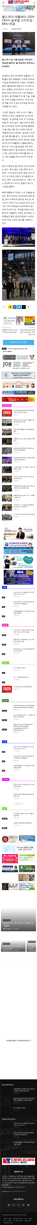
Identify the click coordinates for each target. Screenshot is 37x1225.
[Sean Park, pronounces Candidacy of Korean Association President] (7, 708)
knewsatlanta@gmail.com (18, 1191)
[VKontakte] (28, 1205)
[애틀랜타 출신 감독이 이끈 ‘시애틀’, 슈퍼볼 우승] (7, 498)
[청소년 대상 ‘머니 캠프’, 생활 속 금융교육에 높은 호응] (7, 422)
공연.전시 (5, 472)
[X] (24, 307)
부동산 (4, 635)
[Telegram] (19, 307)
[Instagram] (23, 1205)
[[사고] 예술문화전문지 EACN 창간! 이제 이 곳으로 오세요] (7, 413)
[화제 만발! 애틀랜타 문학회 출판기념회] (7, 431)
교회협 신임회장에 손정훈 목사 (23, 823)
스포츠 (4, 500)
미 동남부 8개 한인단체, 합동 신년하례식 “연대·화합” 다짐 (27, 332)
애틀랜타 (5, 415)
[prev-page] (3, 523)
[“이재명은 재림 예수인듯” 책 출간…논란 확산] (7, 816)
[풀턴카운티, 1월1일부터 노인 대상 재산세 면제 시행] (7, 642)
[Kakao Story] (10, 307)
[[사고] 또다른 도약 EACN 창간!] (7, 689)
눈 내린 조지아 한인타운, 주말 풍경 (24, 514)
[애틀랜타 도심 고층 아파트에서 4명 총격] (7, 441)
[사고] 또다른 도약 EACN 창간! (23, 686)
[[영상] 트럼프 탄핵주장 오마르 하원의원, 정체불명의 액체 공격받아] (7, 1101)
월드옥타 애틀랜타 (7, 351)
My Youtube (7, 920)
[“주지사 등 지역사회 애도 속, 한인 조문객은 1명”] (7, 479)
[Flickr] (18, 1205)
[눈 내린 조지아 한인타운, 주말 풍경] (7, 516)
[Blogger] (9, 1205)
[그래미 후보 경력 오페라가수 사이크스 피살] (13, 942)
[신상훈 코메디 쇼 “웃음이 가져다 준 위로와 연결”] (7, 469)
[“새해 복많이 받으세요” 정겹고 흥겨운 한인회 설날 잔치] (7, 460)
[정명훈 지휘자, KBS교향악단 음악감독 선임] (7, 796)
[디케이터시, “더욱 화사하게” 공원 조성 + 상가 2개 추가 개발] (7, 632)
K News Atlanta (16, 29)
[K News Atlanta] (9, 29)
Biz (3, 491)
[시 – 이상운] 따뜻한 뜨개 (21, 677)
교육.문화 (5, 425)
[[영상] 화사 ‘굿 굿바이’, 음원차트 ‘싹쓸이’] (18, 911)
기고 (4, 673)
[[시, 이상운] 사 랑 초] (7, 670)
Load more (18, 803)
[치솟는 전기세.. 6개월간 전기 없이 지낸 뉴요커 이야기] (7, 594)
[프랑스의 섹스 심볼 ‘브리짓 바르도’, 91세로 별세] (7, 787)
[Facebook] (15, 307)
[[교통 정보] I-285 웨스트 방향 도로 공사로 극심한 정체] (7, 450)
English (4, 710)
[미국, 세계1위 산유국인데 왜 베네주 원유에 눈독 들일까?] (7, 604)
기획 (4, 597)
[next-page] (6, 523)
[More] (28, 307)
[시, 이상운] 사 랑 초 (19, 668)
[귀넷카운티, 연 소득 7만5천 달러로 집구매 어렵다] (7, 651)
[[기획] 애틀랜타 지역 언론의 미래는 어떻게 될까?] (7, 613)
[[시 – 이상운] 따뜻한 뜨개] (7, 679)
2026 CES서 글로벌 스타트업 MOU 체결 (17, 348)
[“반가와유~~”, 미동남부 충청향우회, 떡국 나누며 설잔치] (7, 507)
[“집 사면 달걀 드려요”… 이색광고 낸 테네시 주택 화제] (7, 717)
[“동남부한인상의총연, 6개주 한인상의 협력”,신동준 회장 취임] (7, 488)
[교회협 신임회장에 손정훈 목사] (7, 825)
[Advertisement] (18, 982)
